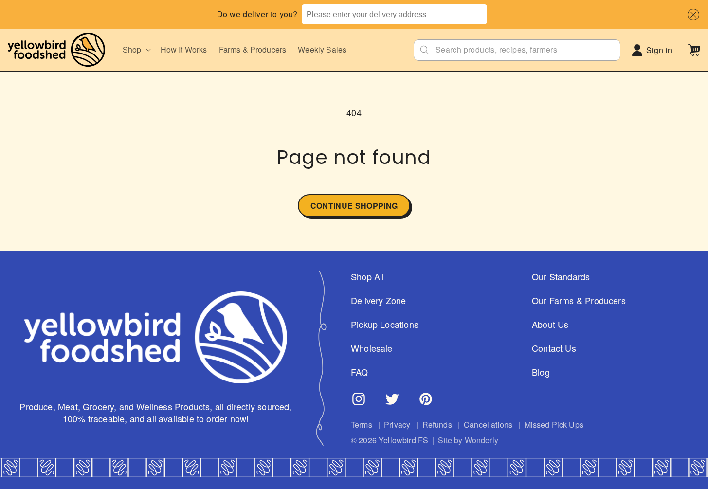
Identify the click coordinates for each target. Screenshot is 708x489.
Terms (361, 424)
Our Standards (561, 277)
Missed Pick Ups (554, 424)
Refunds (437, 424)
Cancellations (488, 424)
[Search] (425, 50)
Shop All (367, 277)
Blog (541, 372)
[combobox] (394, 14)
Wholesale (372, 348)
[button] (691, 14)
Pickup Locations (384, 324)
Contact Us (554, 348)
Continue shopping (354, 205)
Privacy (397, 424)
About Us (550, 324)
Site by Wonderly (468, 440)
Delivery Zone (378, 300)
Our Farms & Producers (579, 300)
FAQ (359, 372)
